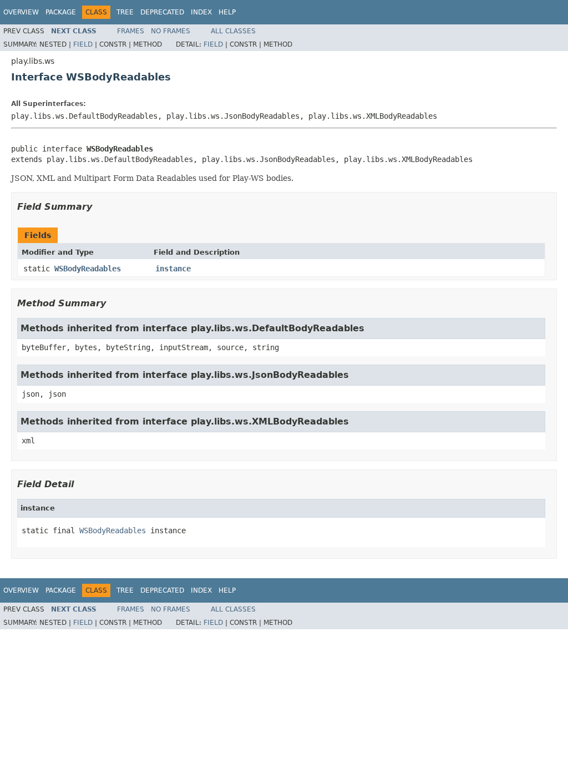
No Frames (170, 31)
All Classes (233, 31)
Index (201, 12)
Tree (125, 12)
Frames (130, 31)
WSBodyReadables (87, 268)
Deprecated (162, 12)
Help (227, 12)
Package (60, 12)
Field (83, 44)
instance (173, 268)
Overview (21, 12)
